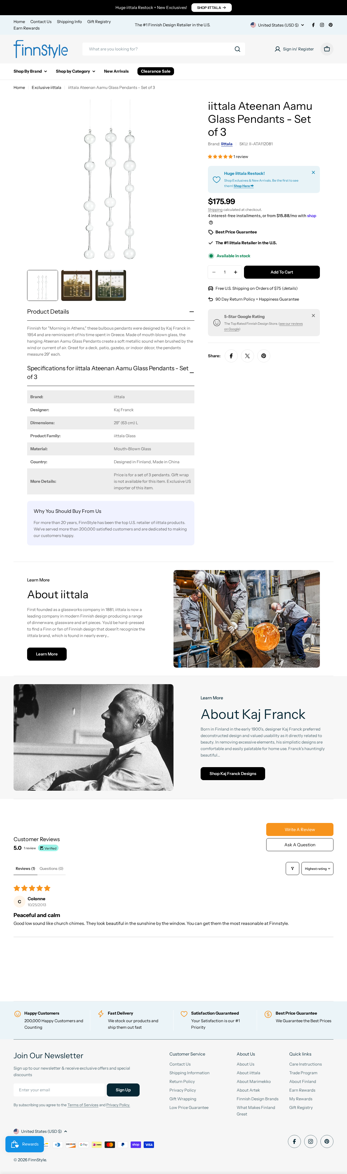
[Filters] (292, 868)
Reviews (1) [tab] (25, 868)
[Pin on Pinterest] (263, 355)
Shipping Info (69, 21)
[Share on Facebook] (231, 355)
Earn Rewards (27, 28)
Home (19, 21)
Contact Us (41, 21)
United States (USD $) (278, 25)
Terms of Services (83, 1104)
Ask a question (300, 844)
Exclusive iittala (46, 87)
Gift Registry (99, 21)
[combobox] (163, 49)
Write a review (300, 829)
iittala (227, 143)
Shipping (215, 209)
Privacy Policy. (118, 1104)
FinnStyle (37, 1159)
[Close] (313, 172)
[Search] (237, 49)
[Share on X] (247, 355)
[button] (220, 156)
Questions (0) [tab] (51, 868)
